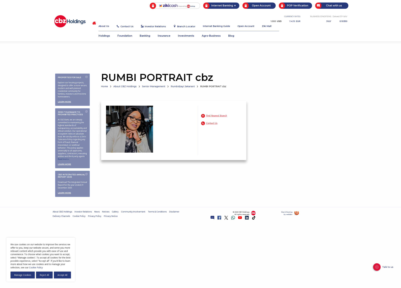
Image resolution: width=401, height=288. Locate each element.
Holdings (104, 36)
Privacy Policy (94, 216)
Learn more (64, 102)
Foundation (124, 36)
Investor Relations (155, 26)
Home (104, 86)
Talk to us (387, 267)
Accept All (62, 274)
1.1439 (294, 21)
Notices (105, 212)
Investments (186, 36)
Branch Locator (186, 26)
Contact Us (126, 26)
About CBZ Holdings (125, 86)
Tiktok (254, 218)
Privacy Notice (111, 216)
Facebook (219, 218)
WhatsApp (233, 218)
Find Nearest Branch (216, 115)
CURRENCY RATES (292, 16)
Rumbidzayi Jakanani (183, 86)
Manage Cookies (22, 274)
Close (86, 77)
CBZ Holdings (70, 21)
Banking (145, 36)
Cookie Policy (36, 267)
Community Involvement (133, 212)
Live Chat (212, 218)
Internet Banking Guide (216, 26)
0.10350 (343, 21)
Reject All (44, 274)
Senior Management (153, 86)
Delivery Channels (61, 216)
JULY (328, 21)
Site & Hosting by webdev (286, 213)
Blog (231, 36)
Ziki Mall (266, 26)
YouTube (240, 218)
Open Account (261, 5)
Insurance (164, 36)
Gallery (115, 212)
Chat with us (334, 5)
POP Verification (297, 5)
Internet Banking (222, 5)
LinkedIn (247, 218)
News (97, 212)
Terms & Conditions (157, 212)
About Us (104, 26)
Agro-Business (211, 36)
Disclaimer (174, 212)
